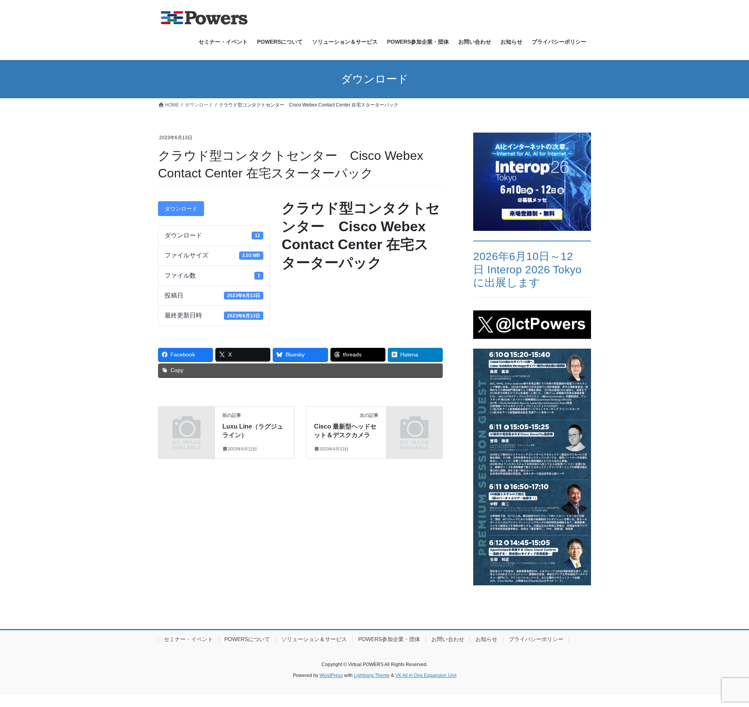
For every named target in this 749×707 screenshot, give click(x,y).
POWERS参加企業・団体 (389, 639)
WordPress (331, 675)
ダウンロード (181, 209)
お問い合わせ (447, 639)
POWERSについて (247, 639)
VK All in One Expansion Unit (425, 675)
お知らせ (486, 639)
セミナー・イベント (188, 639)
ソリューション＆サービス (314, 639)
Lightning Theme (372, 675)
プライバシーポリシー (536, 639)
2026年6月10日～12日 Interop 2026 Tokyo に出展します (527, 269)
